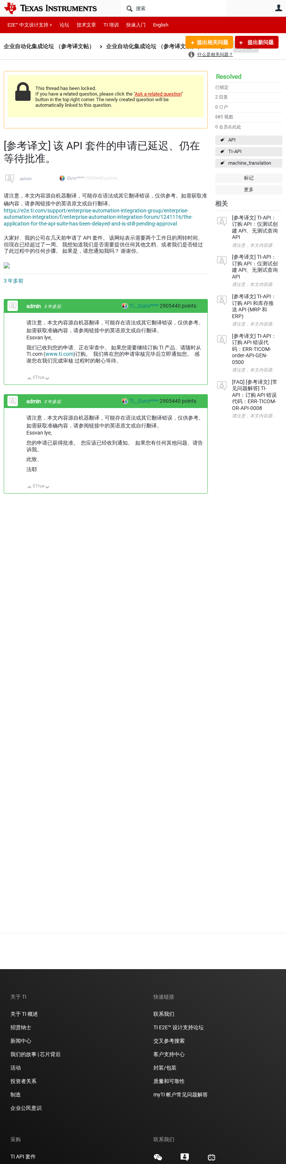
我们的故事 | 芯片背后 (35, 1054)
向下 (47, 379)
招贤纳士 (20, 1027)
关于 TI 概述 (24, 1014)
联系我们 (163, 1014)
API (232, 140)
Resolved (229, 76)
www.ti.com (59, 354)
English (160, 25)
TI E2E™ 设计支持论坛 (178, 1027)
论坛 (64, 25)
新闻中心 (20, 1041)
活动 (15, 1068)
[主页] (56, 8)
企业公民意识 (26, 1108)
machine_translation (249, 163)
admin (25, 178)
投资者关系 (23, 1081)
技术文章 (86, 25)
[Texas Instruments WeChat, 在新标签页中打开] (157, 1160)
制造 (15, 1095)
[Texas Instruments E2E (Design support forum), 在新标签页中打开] (184, 1160)
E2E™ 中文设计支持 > (29, 25)
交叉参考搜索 (169, 1041)
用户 (278, 8)
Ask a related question (158, 94)
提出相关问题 (212, 42)
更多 (249, 189)
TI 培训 (111, 25)
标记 (249, 178)
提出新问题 (260, 42)
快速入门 (136, 25)
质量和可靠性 (169, 1081)
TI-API (235, 151)
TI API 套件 (23, 1157)
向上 (29, 379)
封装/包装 (165, 1068)
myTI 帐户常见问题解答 (180, 1095)
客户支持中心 (169, 1054)
